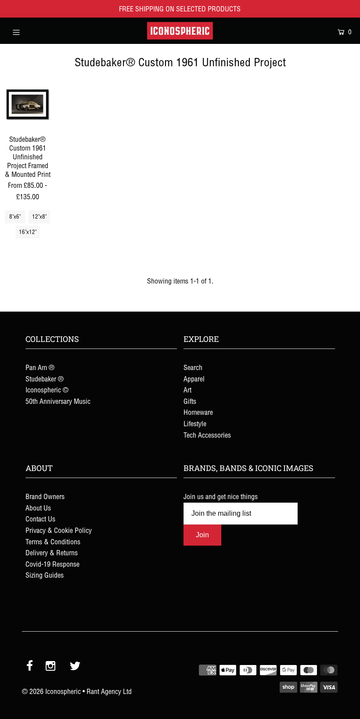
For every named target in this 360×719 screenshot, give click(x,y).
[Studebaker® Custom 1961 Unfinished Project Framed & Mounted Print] (27, 104)
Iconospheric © (46, 389)
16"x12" (27, 232)
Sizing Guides (44, 575)
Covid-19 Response (52, 564)
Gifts (190, 401)
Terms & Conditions (52, 541)
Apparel (194, 378)
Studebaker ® (44, 378)
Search (193, 367)
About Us (38, 507)
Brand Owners (45, 496)
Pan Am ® (39, 367)
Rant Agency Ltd (109, 691)
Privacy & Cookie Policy (58, 530)
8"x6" (15, 216)
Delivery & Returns (51, 552)
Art (187, 389)
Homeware (198, 412)
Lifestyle (195, 423)
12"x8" (39, 216)
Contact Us (40, 518)
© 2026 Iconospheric (51, 691)
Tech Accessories (207, 435)
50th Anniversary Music (57, 401)
